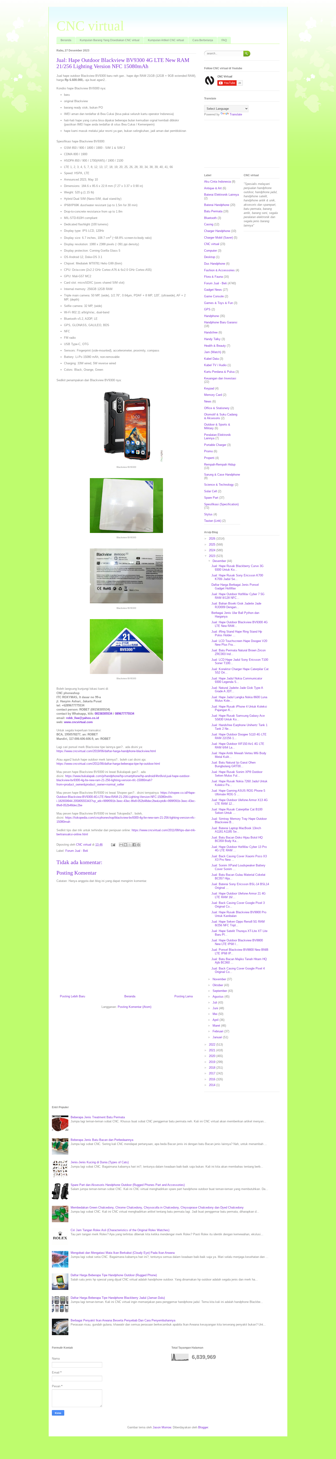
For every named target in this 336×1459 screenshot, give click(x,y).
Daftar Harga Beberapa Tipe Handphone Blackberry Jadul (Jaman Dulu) (118, 1297)
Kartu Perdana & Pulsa (219, 371)
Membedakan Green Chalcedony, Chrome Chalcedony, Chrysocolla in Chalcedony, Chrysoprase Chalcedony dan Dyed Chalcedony (157, 1207)
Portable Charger (215, 445)
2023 (212, 556)
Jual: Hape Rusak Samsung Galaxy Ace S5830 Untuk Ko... (238, 717)
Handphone (211, 316)
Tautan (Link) (212, 520)
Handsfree (211, 332)
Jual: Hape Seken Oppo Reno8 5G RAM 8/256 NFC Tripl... (238, 923)
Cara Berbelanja (202, 40)
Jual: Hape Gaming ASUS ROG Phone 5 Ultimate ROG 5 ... (238, 792)
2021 (212, 1050)
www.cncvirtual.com (78, 722)
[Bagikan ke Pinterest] (138, 844)
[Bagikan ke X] (130, 844)
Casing (208, 224)
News (207, 401)
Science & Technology (219, 484)
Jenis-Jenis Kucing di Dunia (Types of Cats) (100, 1162)
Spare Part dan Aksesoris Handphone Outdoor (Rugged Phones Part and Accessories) (128, 1185)
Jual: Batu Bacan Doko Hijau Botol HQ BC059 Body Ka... (237, 839)
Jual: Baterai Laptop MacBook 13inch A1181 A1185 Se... (236, 829)
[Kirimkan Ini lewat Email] (121, 844)
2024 (212, 550)
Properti (209, 458)
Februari (218, 1031)
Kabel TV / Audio (215, 365)
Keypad (209, 388)
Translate (236, 114)
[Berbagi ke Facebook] (134, 844)
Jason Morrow (162, 1427)
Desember (220, 561)
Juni (216, 1008)
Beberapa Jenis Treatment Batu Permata (98, 1117)
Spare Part (211, 497)
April (216, 1020)
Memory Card (213, 395)
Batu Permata (213, 211)
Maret (217, 1025)
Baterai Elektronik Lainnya (221, 194)
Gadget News (213, 289)
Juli (215, 1002)
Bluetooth (210, 218)
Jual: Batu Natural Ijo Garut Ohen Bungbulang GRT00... (233, 764)
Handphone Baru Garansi (220, 322)
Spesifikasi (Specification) (221, 504)
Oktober (218, 985)
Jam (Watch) (212, 352)
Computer (210, 250)
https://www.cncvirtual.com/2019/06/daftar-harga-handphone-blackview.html (106, 751)
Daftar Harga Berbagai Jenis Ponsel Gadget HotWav (235, 586)
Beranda (66, 40)
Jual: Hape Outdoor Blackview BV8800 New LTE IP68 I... (237, 942)
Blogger (203, 1427)
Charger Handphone (217, 231)
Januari (218, 1037)
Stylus (208, 514)
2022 (212, 1044)
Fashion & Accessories (219, 270)
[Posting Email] (112, 844)
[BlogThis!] (125, 844)
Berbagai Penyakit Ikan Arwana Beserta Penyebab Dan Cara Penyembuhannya (123, 1320)
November (220, 979)
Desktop (209, 257)
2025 (212, 544)
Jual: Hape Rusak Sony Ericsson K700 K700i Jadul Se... (237, 577)
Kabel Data (211, 358)
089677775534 (124, 713)
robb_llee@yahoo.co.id (82, 718)
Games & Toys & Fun (218, 303)
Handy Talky (212, 339)
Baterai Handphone (216, 205)
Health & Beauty (215, 345)
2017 (212, 1073)
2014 (212, 1085)
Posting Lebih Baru (72, 996)
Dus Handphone (214, 263)
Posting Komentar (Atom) (134, 1007)
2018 (212, 1067)
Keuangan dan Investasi (220, 378)
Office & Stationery (216, 408)
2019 (212, 1062)
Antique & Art (213, 188)
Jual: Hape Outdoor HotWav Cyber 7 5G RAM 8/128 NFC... (237, 595)
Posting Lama (183, 996)
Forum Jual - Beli (76, 850)
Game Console (214, 296)
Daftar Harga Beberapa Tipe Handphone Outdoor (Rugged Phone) (114, 1275)
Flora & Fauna (213, 276)
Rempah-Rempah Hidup (219, 464)
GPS (207, 309)
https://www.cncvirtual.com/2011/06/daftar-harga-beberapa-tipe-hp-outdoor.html (108, 763)
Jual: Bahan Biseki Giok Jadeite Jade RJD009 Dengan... (236, 605)
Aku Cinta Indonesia (217, 181)
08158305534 (103, 713)
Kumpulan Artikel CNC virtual (166, 40)
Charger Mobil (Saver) (218, 237)
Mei (215, 1014)
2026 (212, 538)
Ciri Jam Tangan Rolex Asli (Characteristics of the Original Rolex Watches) (120, 1230)
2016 (212, 1079)
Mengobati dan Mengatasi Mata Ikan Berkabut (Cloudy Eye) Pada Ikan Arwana (123, 1252)
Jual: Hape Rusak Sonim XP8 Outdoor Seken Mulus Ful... (236, 773)
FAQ (224, 40)
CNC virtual (90, 25)
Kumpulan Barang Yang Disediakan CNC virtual (109, 40)
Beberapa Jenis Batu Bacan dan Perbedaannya (102, 1140)
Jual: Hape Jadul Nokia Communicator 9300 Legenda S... (236, 680)
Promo (208, 451)
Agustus (218, 996)
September (220, 991)
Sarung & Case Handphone (222, 474)
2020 (212, 1056)
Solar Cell (210, 491)
